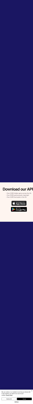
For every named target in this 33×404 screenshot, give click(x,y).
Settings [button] (16, 402)
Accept (24, 399)
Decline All (9, 399)
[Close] (31, 392)
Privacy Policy (9, 395)
